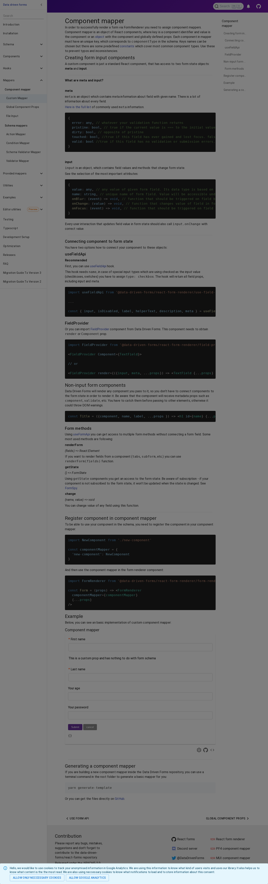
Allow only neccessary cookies (37, 877)
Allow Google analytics (87, 877)
